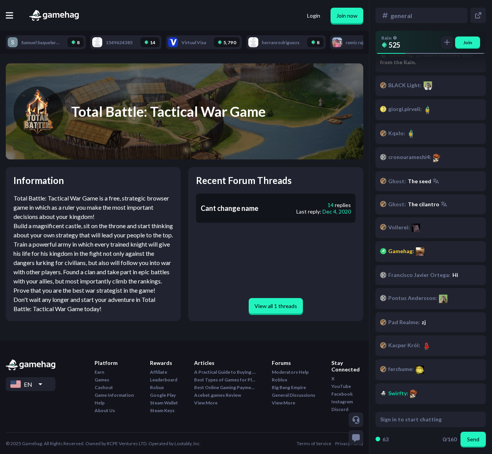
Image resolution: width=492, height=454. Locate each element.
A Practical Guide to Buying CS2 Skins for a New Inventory (225, 372)
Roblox (279, 380)
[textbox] (423, 419)
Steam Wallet (164, 403)
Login (313, 15)
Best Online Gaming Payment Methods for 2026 (225, 387)
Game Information (114, 395)
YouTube (341, 386)
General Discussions (293, 395)
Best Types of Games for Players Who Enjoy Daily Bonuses (225, 380)
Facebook (342, 394)
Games (102, 380)
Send (473, 439)
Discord (339, 409)
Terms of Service (314, 443)
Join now (346, 15)
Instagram (342, 401)
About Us (105, 410)
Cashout (104, 387)
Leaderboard (163, 380)
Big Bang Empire (289, 387)
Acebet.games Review (217, 395)
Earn (99, 372)
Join (467, 42)
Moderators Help (290, 372)
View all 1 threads (275, 306)
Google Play (163, 395)
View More (206, 403)
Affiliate (158, 372)
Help (100, 403)
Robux (157, 387)
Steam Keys (162, 410)
